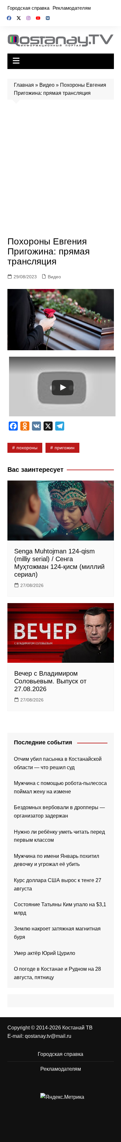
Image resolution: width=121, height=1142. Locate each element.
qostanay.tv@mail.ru (48, 1036)
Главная (24, 85)
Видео (47, 85)
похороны (26, 447)
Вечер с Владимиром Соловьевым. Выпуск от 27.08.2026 (50, 681)
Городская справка (28, 8)
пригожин (65, 447)
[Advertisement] (60, 169)
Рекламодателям (72, 8)
